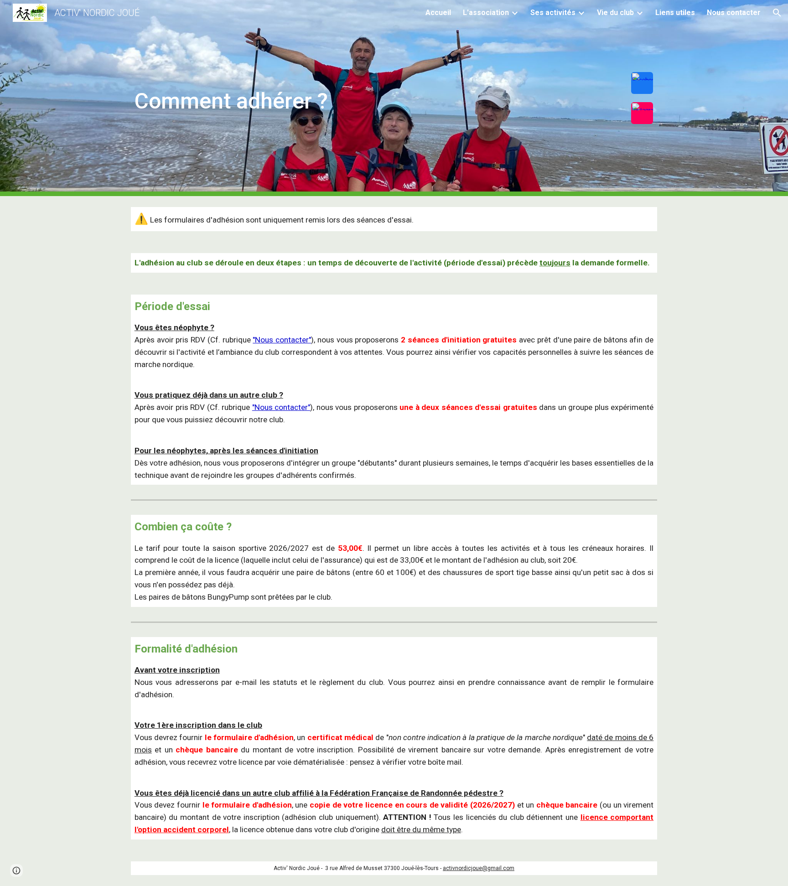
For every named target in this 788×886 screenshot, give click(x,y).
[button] (777, 13)
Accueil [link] (438, 12)
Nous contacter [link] (734, 12)
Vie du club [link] (615, 12)
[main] (349, 95)
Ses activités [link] (552, 12)
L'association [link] (486, 12)
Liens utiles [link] (675, 12)
